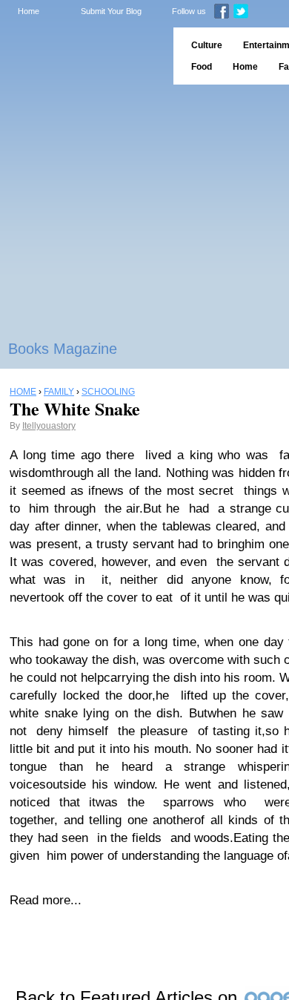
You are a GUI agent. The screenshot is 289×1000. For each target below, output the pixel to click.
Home (28, 11)
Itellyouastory (49, 426)
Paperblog (82, 56)
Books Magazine (62, 349)
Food (201, 67)
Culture (206, 45)
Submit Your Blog (111, 11)
